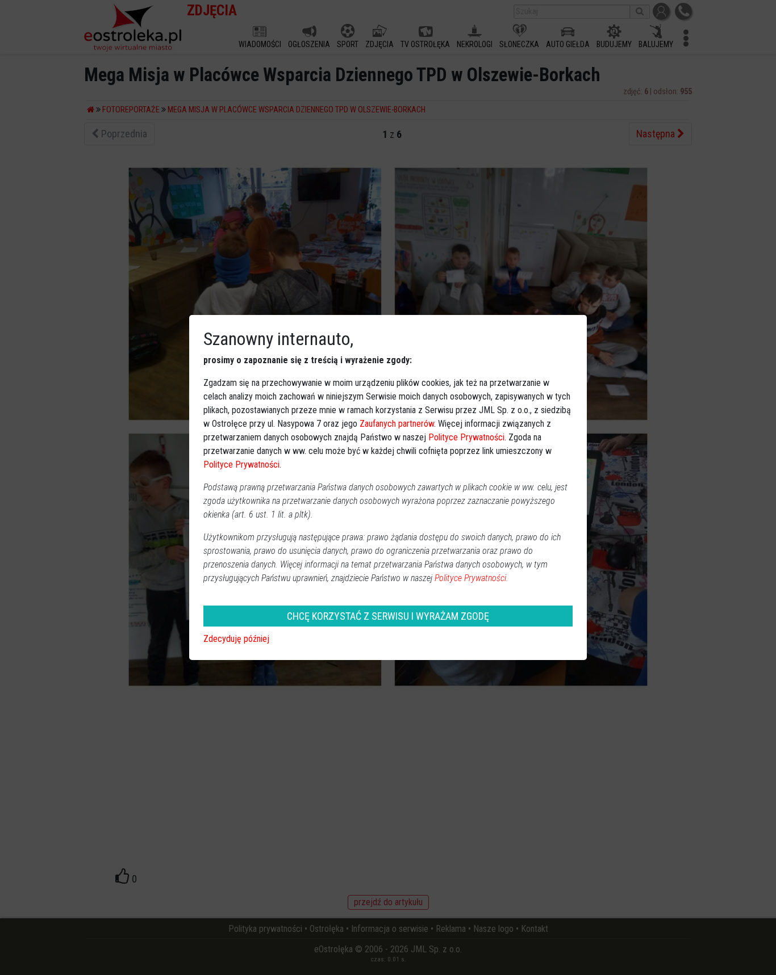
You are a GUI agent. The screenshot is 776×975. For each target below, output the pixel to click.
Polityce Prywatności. (471, 578)
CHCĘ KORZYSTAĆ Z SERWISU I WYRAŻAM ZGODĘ (388, 616)
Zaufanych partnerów (397, 423)
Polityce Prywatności (466, 437)
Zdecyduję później (236, 638)
